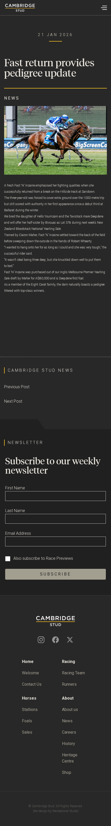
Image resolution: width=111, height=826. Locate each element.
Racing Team (73, 672)
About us (70, 709)
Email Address (18, 533)
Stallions (30, 709)
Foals (27, 720)
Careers (69, 732)
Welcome (30, 672)
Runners (69, 684)
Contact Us (32, 684)
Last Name (15, 510)
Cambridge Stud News (41, 370)
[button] (103, 8)
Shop (66, 772)
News (67, 720)
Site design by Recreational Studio (55, 811)
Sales (27, 732)
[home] (17, 8)
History (68, 743)
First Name (15, 487)
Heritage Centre (69, 758)
